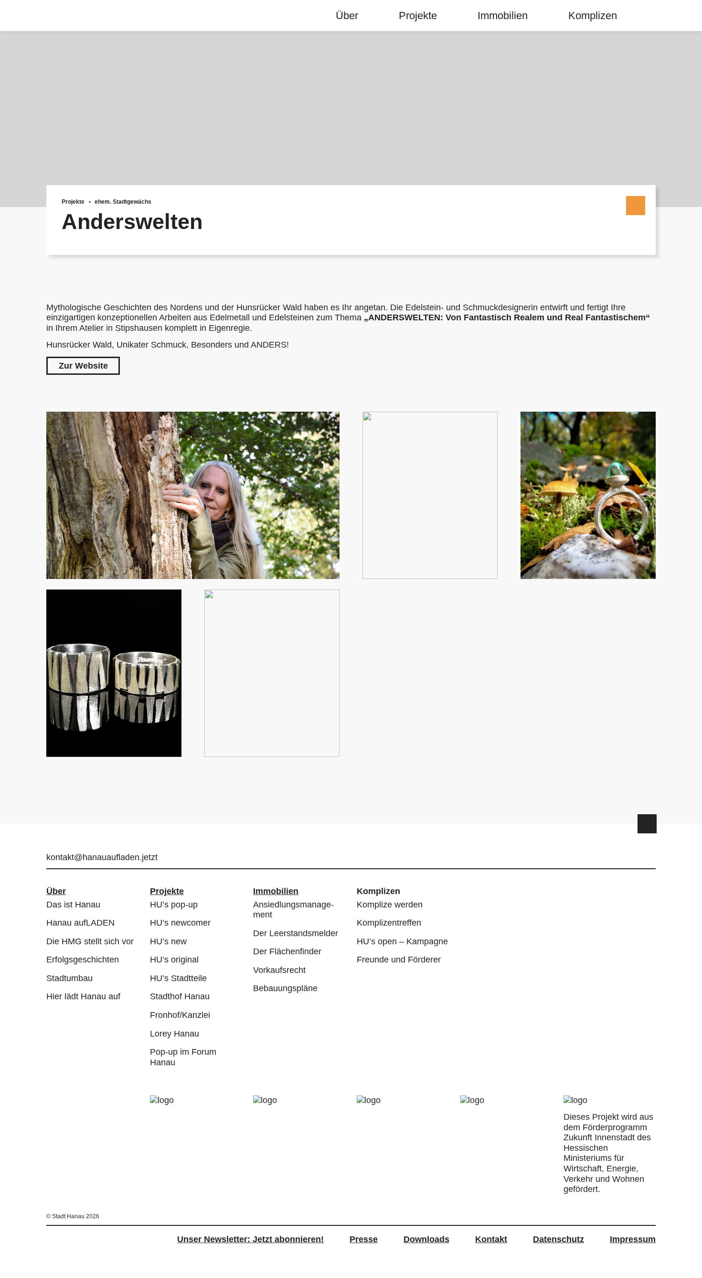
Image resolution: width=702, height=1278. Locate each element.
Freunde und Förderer (399, 959)
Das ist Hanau (73, 904)
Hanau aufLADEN (80, 923)
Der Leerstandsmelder (295, 933)
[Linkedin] (650, 858)
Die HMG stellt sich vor (90, 941)
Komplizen (592, 16)
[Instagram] (634, 858)
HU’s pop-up (174, 904)
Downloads (426, 1239)
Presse (364, 1239)
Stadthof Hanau (180, 996)
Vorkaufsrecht (279, 970)
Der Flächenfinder (287, 951)
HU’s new (168, 941)
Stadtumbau (69, 978)
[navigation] (470, 15)
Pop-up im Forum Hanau (183, 1057)
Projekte (418, 16)
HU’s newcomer (180, 923)
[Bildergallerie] (351, 584)
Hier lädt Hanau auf (83, 996)
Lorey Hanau (174, 1033)
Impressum (633, 1239)
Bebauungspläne (285, 988)
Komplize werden (390, 904)
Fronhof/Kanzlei (180, 1015)
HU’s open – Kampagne (402, 941)
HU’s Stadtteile (178, 978)
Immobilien (503, 16)
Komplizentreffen (389, 923)
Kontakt (491, 1239)
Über (347, 16)
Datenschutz (558, 1239)
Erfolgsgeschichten (82, 959)
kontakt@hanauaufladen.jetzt (102, 857)
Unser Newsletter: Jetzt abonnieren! (250, 1239)
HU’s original (174, 959)
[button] (83, 366)
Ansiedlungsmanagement (293, 910)
